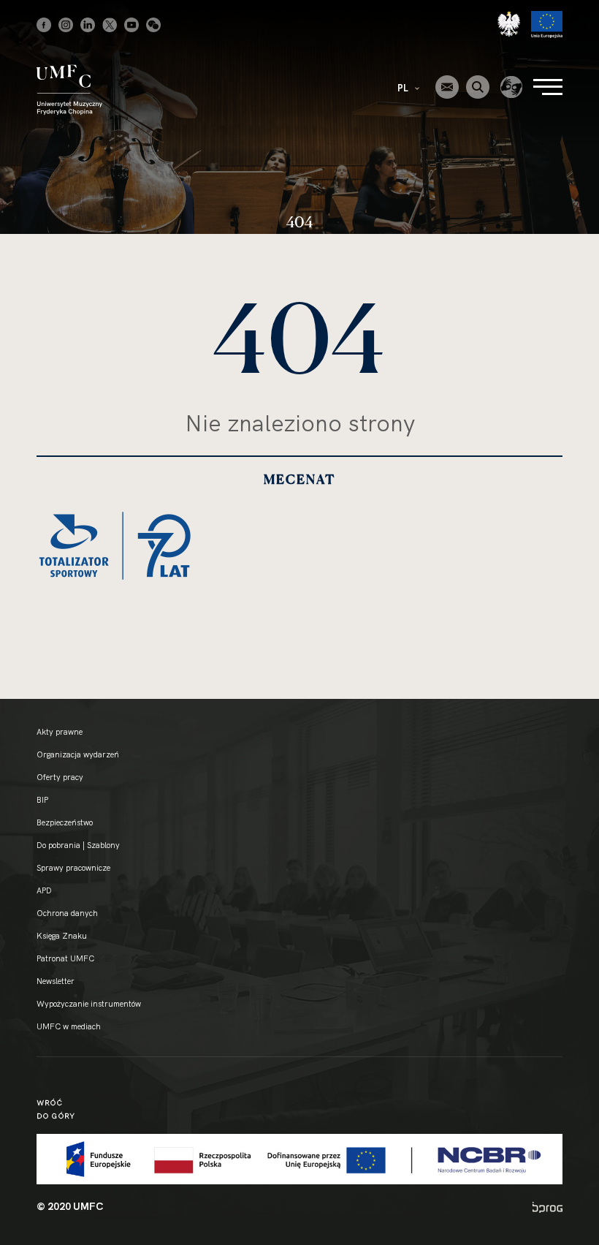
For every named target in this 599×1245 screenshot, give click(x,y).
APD (44, 890)
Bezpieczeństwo (65, 822)
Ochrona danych (67, 913)
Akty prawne (60, 732)
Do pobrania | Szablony (78, 845)
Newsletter (56, 981)
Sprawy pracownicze (73, 868)
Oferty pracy (60, 777)
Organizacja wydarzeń (78, 754)
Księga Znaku (62, 936)
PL (404, 88)
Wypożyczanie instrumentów (89, 1004)
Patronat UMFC (65, 958)
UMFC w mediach (69, 1026)
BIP (42, 800)
